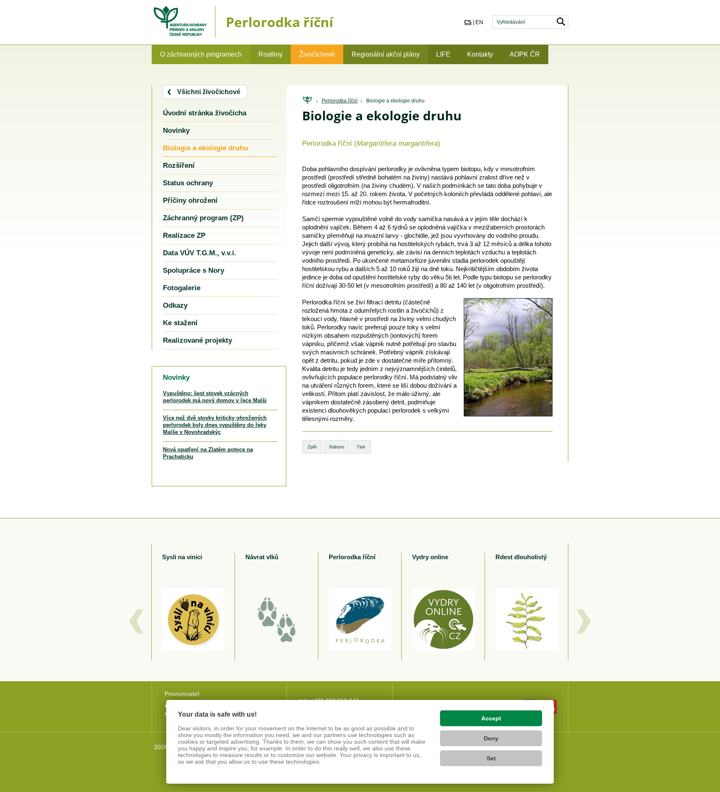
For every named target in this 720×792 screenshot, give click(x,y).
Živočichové (317, 54)
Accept (491, 718)
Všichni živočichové (208, 91)
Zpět (312, 446)
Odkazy (175, 305)
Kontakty (480, 54)
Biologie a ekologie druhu (395, 101)
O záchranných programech (201, 54)
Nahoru (336, 446)
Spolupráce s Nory (193, 270)
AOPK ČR (525, 54)
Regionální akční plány (386, 54)
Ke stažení (180, 323)
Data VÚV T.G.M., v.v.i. (199, 253)
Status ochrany (188, 183)
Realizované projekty (197, 340)
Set (491, 758)
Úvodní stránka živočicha (204, 113)
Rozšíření (179, 165)
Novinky (176, 130)
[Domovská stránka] (307, 100)
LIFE (443, 54)
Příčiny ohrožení (190, 200)
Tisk (361, 446)
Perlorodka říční (340, 101)
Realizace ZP (184, 235)
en (479, 22)
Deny (491, 738)
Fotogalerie (181, 288)
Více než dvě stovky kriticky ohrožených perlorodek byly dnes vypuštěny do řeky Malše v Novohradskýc (215, 425)
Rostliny (270, 54)
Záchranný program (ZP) (203, 218)
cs (468, 22)
